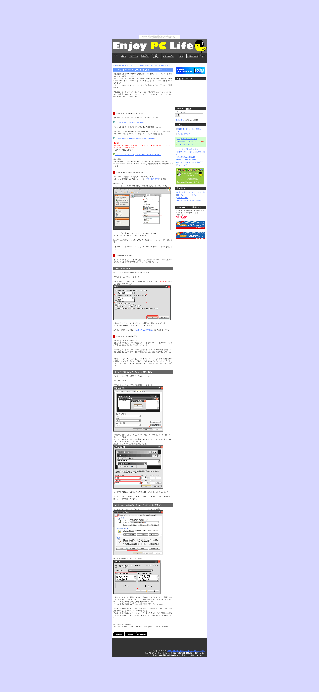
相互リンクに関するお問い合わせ (189, 200)
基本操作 (123, 56)
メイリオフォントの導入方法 (160, 66)
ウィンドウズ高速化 (168, 56)
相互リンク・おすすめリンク (187, 195)
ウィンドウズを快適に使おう (187, 149)
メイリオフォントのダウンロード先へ (129, 122)
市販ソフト (156, 57)
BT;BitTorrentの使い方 (185, 144)
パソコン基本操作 (183, 134)
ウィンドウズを (145, 55)
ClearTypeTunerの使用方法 (144, 330)
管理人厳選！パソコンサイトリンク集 (191, 192)
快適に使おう (145, 56)
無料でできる (168, 55)
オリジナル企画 (133, 56)
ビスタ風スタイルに (193, 56)
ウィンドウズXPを (193, 55)
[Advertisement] (159, 17)
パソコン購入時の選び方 (186, 157)
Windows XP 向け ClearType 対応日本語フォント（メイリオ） (138, 155)
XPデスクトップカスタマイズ (188, 141)
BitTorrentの (181, 55)
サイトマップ (182, 165)
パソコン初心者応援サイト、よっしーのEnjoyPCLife (186, 651)
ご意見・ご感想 (182, 198)
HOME (116, 55)
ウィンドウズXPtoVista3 (140, 66)
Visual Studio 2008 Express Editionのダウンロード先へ (135, 138)
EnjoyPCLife (133, 55)
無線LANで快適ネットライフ (187, 160)
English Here (180, 120)
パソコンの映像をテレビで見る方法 (190, 162)
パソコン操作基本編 (152, 179)
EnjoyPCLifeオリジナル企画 (187, 139)
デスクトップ (125, 66)
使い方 (181, 56)
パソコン (123, 55)
